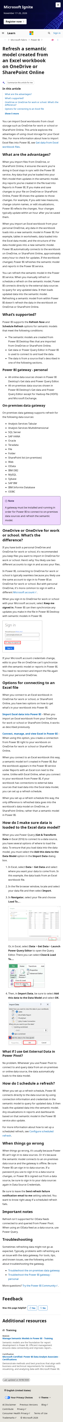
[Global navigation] (3, 33)
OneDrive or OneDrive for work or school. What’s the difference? (31, 103)
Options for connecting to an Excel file (24, 108)
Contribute (7, 1409)
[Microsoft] (31, 33)
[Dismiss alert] (58, 4)
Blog (43, 1404)
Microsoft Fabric (19, 39)
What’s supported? (14, 98)
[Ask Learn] (52, 39)
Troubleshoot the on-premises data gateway (34, 1270)
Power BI (35, 39)
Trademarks (8, 1417)
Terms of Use (40, 1413)
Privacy (20, 1409)
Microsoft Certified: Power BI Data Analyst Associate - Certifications (30, 1358)
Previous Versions (29, 1404)
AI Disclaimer (9, 1404)
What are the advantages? (18, 94)
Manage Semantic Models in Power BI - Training (27, 1338)
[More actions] (58, 39)
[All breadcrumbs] (5, 39)
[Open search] (49, 33)
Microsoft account (23, 592)
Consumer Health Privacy (15, 1413)
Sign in (57, 33)
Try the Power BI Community (39, 1285)
